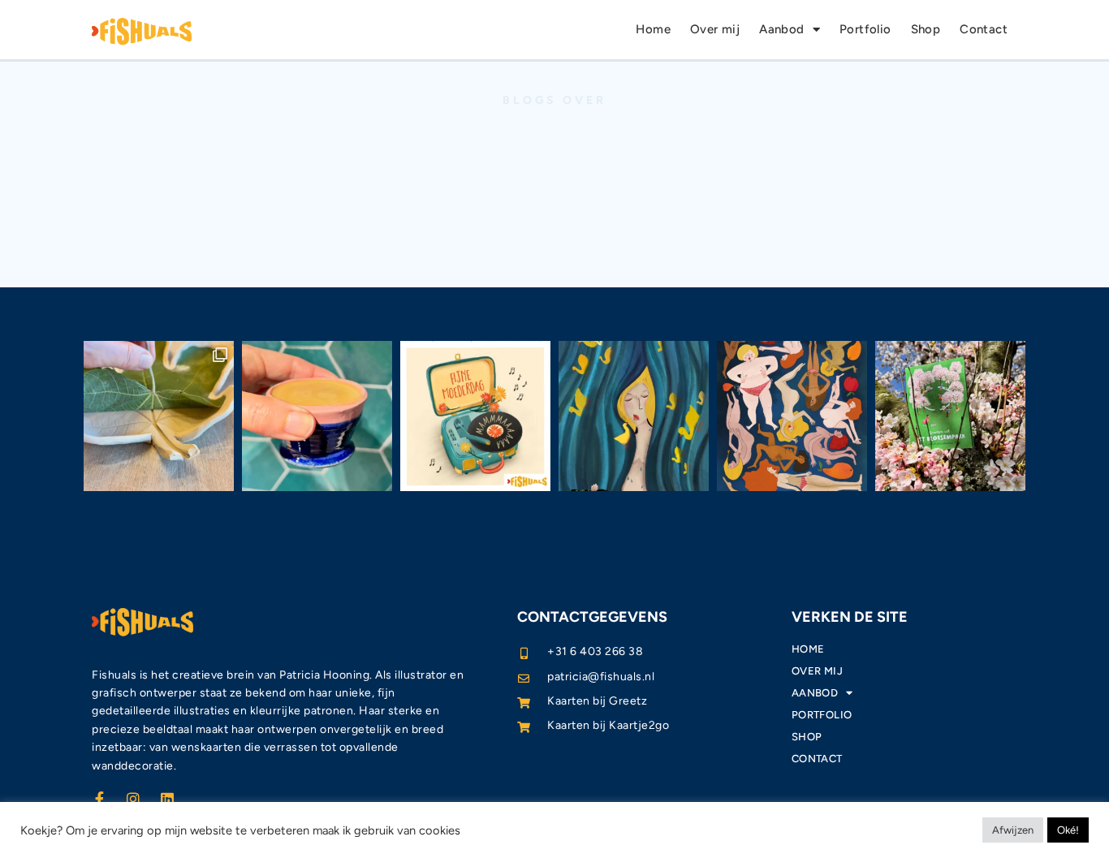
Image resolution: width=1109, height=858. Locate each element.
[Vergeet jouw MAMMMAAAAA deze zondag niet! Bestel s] (475, 416)
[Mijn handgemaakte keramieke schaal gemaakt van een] (159, 416)
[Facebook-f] (99, 798)
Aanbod (781, 29)
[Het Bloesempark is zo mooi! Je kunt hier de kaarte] (950, 416)
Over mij (715, 29)
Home (653, 29)
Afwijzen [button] (1012, 830)
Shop (926, 29)
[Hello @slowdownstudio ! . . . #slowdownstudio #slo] (634, 416)
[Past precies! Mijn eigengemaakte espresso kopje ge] (317, 416)
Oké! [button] (1068, 830)
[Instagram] (133, 798)
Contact (984, 29)
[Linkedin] (167, 798)
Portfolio (865, 29)
